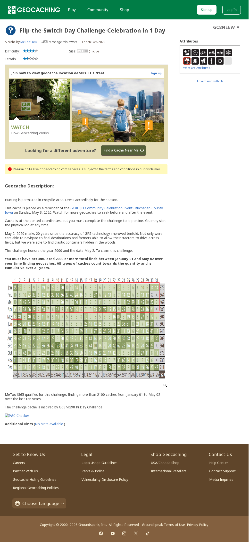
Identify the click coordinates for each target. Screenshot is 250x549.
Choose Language (40, 503)
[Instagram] (124, 533)
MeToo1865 (28, 42)
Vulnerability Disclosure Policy (105, 479)
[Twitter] (136, 533)
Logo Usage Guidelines (99, 462)
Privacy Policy (197, 524)
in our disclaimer (148, 169)
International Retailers (168, 471)
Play (72, 9)
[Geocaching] (34, 10)
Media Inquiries (221, 479)
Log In (231, 9)
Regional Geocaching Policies (36, 487)
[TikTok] (147, 533)
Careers (19, 462)
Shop (124, 9)
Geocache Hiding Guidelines (34, 479)
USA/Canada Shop (165, 462)
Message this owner (63, 42)
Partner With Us (25, 471)
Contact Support (222, 471)
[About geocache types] (11, 30)
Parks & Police (93, 471)
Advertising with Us (210, 81)
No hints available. (49, 424)
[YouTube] (113, 533)
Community (97, 9)
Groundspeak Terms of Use (163, 524)
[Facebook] (101, 533)
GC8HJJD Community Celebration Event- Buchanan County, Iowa (84, 210)
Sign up (206, 9)
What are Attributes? (197, 68)
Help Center (218, 462)
